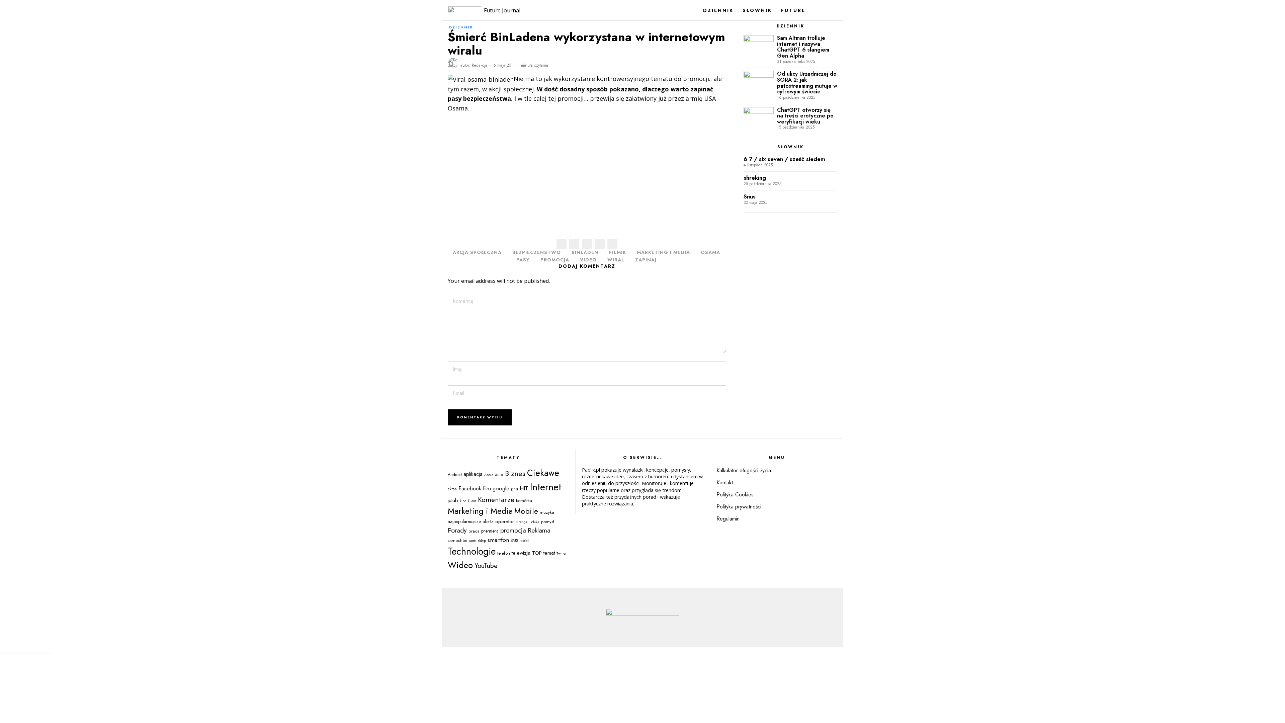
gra (514, 488)
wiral (615, 259)
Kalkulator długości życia (743, 470)
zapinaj (646, 259)
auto (499, 475)
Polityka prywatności (738, 506)
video (588, 259)
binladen (585, 252)
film (487, 488)
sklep (482, 540)
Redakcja (479, 65)
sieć (472, 541)
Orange (522, 522)
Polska (534, 522)
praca (474, 531)
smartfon (498, 540)
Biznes (515, 473)
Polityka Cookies (735, 494)
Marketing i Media (663, 252)
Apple (488, 474)
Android (455, 475)
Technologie (472, 551)
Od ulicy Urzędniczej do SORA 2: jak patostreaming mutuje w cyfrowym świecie (807, 82)
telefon (503, 553)
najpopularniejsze (464, 521)
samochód (457, 540)
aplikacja (473, 474)
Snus (750, 196)
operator (504, 521)
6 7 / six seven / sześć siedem (784, 159)
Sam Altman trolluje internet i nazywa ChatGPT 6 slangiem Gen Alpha (803, 47)
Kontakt (724, 482)
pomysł (547, 521)
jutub (453, 500)
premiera (490, 531)
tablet (524, 540)
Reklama (539, 530)
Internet (545, 487)
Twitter (561, 553)
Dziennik (461, 27)
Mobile (526, 511)
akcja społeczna (477, 252)
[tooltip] (561, 244)
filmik (617, 252)
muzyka (547, 512)
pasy (523, 259)
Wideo (460, 565)
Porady (457, 530)
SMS (514, 541)
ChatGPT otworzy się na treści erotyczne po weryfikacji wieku (805, 116)
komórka (524, 500)
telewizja (521, 553)
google (501, 488)
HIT (524, 488)
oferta (488, 521)
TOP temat (543, 553)
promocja (554, 259)
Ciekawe (543, 473)
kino (463, 500)
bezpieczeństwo (536, 252)
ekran (452, 489)
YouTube (486, 566)
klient (472, 500)
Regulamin (728, 519)
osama (710, 252)
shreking (755, 178)
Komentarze (496, 500)
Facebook (469, 488)
